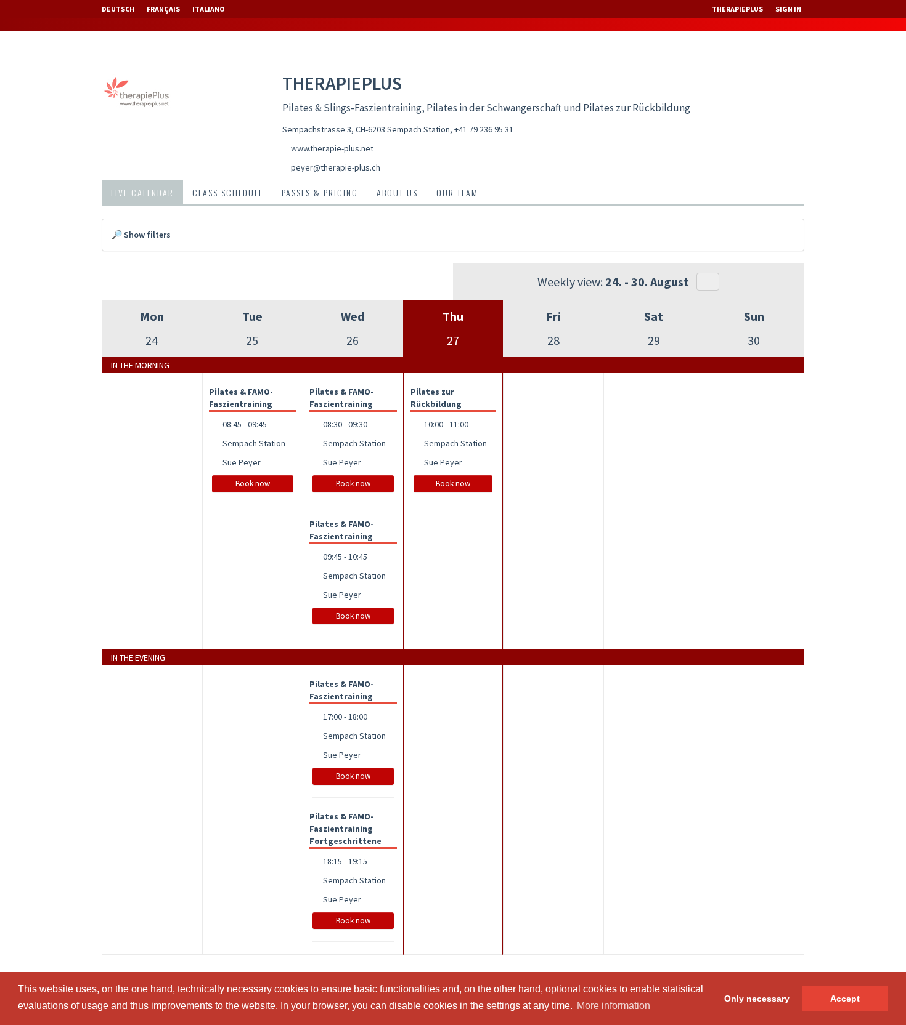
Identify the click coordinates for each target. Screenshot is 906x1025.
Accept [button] (845, 998)
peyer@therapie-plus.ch (335, 167)
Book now (252, 483)
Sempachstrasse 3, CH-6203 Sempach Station (366, 129)
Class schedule (227, 192)
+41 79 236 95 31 (483, 129)
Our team (457, 192)
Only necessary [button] (757, 998)
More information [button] (613, 1005)
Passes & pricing (320, 192)
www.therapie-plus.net (332, 148)
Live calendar (142, 192)
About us (397, 192)
